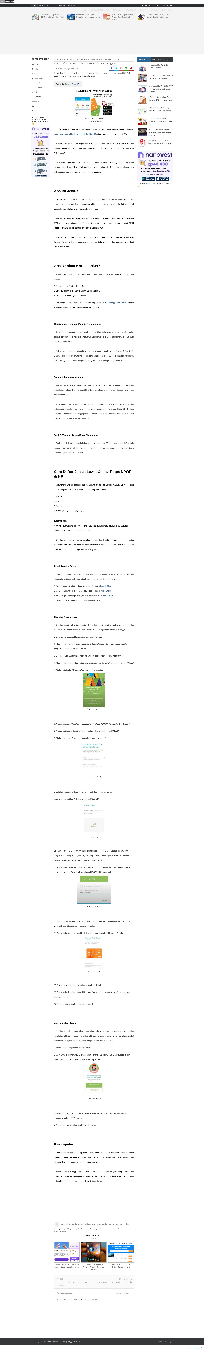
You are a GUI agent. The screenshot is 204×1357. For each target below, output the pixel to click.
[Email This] (126, 68)
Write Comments (123, 1293)
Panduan (113, 1229)
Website (35, 92)
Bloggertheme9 (74, 1341)
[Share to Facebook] (111, 68)
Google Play (105, 586)
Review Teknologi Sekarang (56, 1341)
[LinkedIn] (157, 5)
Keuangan (94, 1229)
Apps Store (106, 591)
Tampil (75, 84)
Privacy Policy (60, 5)
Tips (56, 1231)
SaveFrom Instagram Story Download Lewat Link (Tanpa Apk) (159, 110)
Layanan (104, 1229)
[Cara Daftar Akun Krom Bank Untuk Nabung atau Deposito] (67, 1262)
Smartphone (124, 1229)
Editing (35, 106)
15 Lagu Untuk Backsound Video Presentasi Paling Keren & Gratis (160, 132)
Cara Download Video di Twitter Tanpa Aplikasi (121, 1265)
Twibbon (35, 101)
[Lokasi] (142, 5)
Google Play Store (68, 1229)
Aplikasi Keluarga (107, 1224)
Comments (156, 59)
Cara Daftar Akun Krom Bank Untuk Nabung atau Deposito (67, 1265)
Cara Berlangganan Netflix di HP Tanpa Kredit (114, 1282)
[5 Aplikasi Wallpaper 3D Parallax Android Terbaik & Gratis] (93, 1262)
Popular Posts (144, 59)
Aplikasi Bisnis (91, 1224)
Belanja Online (122, 1224)
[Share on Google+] (121, 68)
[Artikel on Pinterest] (164, 5)
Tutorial (62, 1231)
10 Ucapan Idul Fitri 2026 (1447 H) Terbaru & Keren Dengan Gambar (160, 89)
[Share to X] (116, 68)
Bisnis (57, 1229)
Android (64, 1224)
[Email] (146, 5)
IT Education (83, 1229)
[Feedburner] (167, 5)
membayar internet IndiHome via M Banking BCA (76, 134)
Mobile (34, 110)
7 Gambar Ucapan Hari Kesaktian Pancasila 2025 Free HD (160, 121)
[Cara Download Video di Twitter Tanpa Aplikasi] (121, 1262)
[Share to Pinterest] (131, 68)
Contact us (49, 5)
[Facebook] (150, 5)
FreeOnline (36, 97)
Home (34, 5)
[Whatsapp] (160, 5)
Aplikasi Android (76, 1224)
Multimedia (36, 83)
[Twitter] (171, 5)
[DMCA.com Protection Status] (7, 2)
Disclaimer (71, 5)
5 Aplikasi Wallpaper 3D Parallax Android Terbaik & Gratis (94, 1267)
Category (167, 59)
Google (169, 1341)
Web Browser (107, 596)
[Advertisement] (102, 36)
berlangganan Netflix (116, 303)
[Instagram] (153, 5)
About (41, 5)
